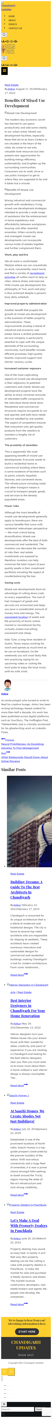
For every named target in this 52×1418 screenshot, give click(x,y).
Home (12, 16)
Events (13, 24)
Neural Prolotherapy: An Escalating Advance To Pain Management (22, 744)
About (12, 20)
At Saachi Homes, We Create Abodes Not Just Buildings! (27, 1116)
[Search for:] (18, 1409)
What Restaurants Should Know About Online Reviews (24, 757)
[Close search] (4, 1404)
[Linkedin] (7, 41)
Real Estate (11, 85)
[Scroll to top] (4, 1371)
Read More (19, 975)
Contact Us (15, 28)
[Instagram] (11, 41)
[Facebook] (3, 41)
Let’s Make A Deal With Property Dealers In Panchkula (28, 1225)
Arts (12, 992)
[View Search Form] (4, 34)
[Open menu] (4, 71)
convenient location (16, 617)
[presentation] (29, 822)
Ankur (11, 89)
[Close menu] (2, 1378)
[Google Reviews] (15, 41)
